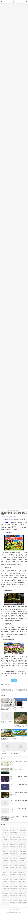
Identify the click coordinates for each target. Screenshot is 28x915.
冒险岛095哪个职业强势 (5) (5, 870)
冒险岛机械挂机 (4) (14, 884)
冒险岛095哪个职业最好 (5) (22, 856)
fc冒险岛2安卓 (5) (5, 874)
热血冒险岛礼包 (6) (22, 846)
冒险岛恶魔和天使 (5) (13, 858)
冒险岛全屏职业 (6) (5, 846)
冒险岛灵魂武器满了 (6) (13, 851)
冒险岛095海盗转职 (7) (13, 835)
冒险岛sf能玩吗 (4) (13, 893)
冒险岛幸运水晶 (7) (22, 830)
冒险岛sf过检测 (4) (22, 890)
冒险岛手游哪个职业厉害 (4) (22, 893)
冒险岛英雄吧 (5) (5, 872)
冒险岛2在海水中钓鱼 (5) (13, 872)
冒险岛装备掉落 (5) (22, 865)
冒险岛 (5, 519)
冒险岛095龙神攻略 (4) (13, 879)
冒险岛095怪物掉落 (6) (5, 849)
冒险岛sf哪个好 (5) (5, 856)
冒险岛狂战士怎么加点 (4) (22, 900)
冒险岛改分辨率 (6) (14, 846)
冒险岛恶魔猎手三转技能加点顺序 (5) (5, 854)
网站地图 (19, 912)
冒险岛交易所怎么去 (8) (5, 830)
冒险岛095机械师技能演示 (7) (22, 835)
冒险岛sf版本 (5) (22, 860)
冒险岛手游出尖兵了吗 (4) (22, 889)
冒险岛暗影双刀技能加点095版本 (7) (22, 833)
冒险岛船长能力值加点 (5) (22, 868)
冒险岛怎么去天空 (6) (5, 851)
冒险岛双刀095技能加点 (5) (13, 870)
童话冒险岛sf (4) (13, 890)
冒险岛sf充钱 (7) (5, 835)
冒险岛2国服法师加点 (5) (5, 868)
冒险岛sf (5, 522)
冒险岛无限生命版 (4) (22, 886)
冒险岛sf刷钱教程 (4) (5, 905)
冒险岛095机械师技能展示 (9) (5, 828)
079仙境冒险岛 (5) (13, 860)
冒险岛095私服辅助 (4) (13, 886)
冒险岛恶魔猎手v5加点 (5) (13, 875)
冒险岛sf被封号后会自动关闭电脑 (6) (22, 844)
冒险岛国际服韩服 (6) (22, 849)
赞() (15, 680)
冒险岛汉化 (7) (13, 830)
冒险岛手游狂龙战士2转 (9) (22, 828)
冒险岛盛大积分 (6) (5, 842)
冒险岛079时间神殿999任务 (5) (22, 875)
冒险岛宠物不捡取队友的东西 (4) (22, 896)
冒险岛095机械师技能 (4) (13, 900)
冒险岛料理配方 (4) (5, 898)
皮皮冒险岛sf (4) (5, 879)
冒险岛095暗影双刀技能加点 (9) (13, 828)
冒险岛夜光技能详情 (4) (22, 882)
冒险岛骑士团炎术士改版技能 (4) (22, 903)
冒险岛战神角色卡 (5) (5, 861)
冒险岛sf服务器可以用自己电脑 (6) (13, 840)
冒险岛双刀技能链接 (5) (22, 851)
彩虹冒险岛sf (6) (13, 844)
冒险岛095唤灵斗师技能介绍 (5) (13, 865)
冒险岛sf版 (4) (4, 890)
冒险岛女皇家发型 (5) (13, 863)
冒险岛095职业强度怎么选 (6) (5, 844)
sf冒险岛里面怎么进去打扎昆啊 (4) (13, 898)
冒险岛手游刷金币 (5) (13, 877)
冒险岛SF (13, 510)
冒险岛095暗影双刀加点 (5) (13, 854)
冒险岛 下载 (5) (22, 872)
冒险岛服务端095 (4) (5, 882)
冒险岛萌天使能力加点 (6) (5, 840)
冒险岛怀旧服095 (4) (5, 900)
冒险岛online (14, 1)
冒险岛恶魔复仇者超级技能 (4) (22, 898)
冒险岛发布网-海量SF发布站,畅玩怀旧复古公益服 (21, 690)
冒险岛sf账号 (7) (5, 832)
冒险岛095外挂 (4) (22, 884)
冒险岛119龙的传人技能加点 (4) (5, 884)
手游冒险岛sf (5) (13, 856)
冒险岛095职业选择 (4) (13, 896)
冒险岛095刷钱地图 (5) (22, 870)
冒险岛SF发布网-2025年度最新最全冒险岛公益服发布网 (7, 691)
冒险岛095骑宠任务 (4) (5, 903)
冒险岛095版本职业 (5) (22, 858)
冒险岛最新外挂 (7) (14, 837)
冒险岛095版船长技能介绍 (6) (13, 842)
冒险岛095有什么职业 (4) (13, 889)
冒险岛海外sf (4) (5, 895)
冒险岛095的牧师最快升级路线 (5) (5, 863)
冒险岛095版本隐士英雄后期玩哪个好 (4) (5, 893)
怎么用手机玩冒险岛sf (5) (22, 854)
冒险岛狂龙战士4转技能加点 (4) (13, 882)
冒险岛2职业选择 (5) (22, 863)
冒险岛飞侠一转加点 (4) (13, 903)
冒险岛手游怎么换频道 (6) (22, 840)
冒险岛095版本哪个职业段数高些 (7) (14, 833)
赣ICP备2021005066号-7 (14, 909)
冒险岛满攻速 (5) (5, 865)
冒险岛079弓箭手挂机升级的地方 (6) (14, 849)
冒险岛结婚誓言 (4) (5, 888)
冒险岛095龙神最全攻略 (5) (5, 858)
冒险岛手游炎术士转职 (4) (5, 886)
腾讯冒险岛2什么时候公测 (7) (22, 837)
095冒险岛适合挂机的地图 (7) (5, 837)
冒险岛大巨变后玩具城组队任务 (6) (22, 842)
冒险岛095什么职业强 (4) (22, 879)
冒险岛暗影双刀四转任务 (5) (13, 868)
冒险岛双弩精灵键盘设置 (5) (22, 877)
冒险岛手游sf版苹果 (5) (5, 877)
